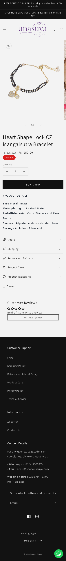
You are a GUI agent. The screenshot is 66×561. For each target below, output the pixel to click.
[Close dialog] (62, 262)
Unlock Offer (43, 291)
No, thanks (43, 300)
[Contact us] (58, 553)
